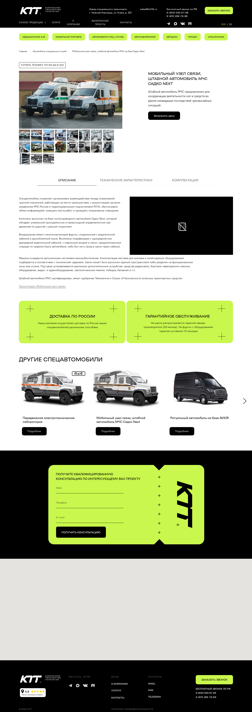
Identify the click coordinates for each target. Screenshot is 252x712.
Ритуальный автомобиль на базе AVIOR (199, 418)
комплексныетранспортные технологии (53, 9)
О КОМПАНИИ (119, 683)
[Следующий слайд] (117, 99)
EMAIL (151, 683)
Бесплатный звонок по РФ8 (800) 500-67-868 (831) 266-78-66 (182, 12)
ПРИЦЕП (192, 37)
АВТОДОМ (171, 37)
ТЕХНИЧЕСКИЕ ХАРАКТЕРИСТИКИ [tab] (126, 180)
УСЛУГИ (116, 690)
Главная (23, 51)
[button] (219, 10)
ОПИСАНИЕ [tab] (67, 180)
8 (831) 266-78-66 (206, 697)
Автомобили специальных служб (50, 51)
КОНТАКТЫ (117, 697)
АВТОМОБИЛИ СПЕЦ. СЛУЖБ (108, 37)
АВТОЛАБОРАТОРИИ (145, 37)
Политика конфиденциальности (132, 709)
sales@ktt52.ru (148, 9)
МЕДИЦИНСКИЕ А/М (34, 37)
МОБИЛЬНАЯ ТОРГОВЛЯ (69, 37)
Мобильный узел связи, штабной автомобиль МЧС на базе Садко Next (108, 51)
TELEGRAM (154, 696)
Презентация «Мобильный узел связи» (42, 286)
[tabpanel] (126, 226)
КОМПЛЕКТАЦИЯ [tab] (185, 180)
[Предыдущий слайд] (24, 99)
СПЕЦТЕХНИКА (216, 37)
